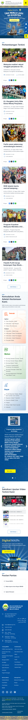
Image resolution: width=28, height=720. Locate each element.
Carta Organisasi (5, 665)
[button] (26, 36)
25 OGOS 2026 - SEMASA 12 (15, 511)
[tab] (14, 512)
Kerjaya (15, 682)
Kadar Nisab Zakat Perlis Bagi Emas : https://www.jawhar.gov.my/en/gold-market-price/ (12, 36)
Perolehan (16, 685)
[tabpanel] (14, 501)
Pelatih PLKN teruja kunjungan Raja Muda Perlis (13, 265)
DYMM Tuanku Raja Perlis (7, 649)
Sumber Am (17, 656)
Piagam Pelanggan (6, 672)
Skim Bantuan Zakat (19, 651)
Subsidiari (4, 670)
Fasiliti (16, 659)
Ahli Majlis (4, 662)
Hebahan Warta (18, 667)
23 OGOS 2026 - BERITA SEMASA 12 (17, 515)
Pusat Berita (4, 682)
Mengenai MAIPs (5, 659)
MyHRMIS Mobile (8, 699)
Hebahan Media (5, 680)
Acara (3, 687)
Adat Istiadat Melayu (19, 664)
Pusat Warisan (17, 662)
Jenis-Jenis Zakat (18, 649)
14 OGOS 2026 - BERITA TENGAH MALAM (18, 523)
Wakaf (16, 654)
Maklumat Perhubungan (19, 680)
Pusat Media (4, 685)
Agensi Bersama (5, 667)
